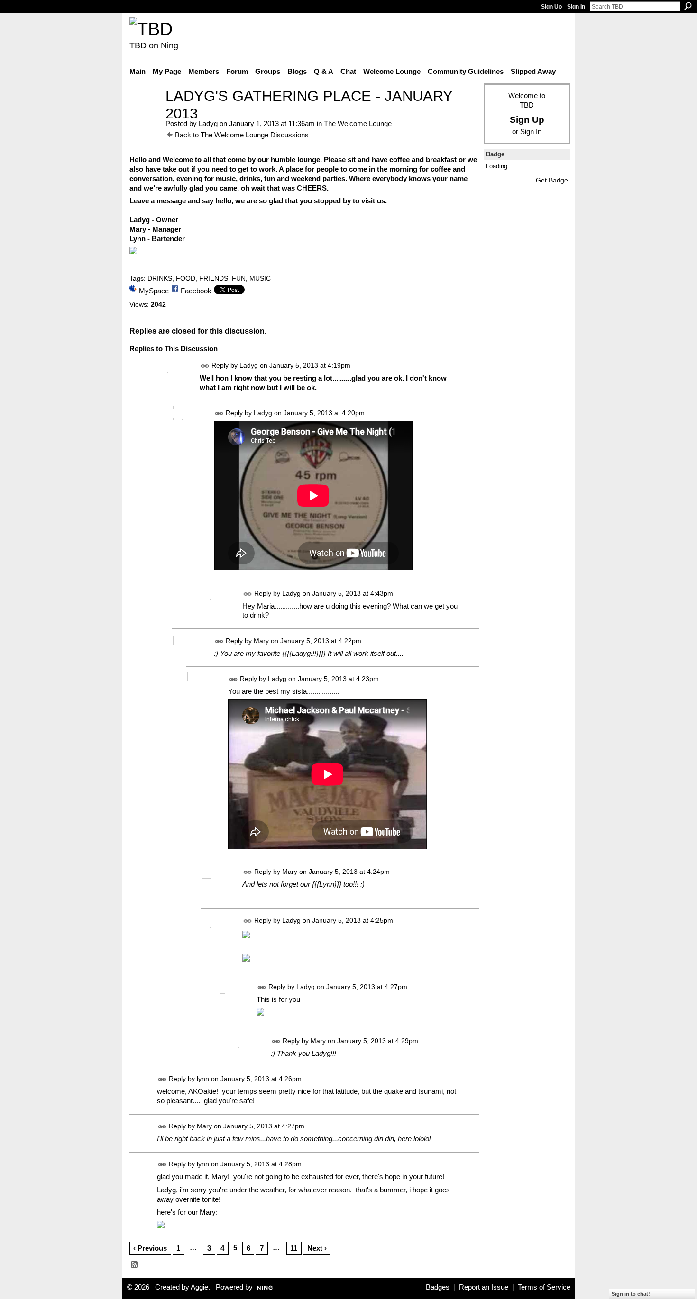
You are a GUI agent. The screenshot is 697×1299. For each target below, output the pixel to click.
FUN (239, 278)
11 (293, 1248)
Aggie (199, 1287)
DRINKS (159, 278)
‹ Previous (150, 1248)
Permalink (205, 366)
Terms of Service (544, 1287)
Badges (437, 1287)
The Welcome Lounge (358, 123)
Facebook (196, 291)
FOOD (185, 278)
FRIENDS (213, 278)
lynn (203, 1079)
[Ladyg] (144, 113)
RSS (134, 1265)
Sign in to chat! (631, 1294)
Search (688, 6)
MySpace (154, 291)
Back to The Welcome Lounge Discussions (242, 135)
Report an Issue (483, 1287)
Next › (317, 1248)
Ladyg (208, 123)
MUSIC (260, 278)
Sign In (576, 6)
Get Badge (552, 180)
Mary (261, 641)
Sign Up (551, 6)
